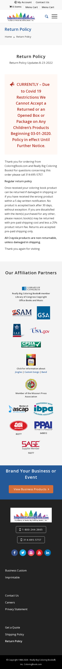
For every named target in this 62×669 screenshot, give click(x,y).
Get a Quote (12, 627)
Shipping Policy (14, 634)
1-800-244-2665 (32, 529)
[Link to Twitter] (23, 552)
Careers (10, 602)
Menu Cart (31, 7)
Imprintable (12, 577)
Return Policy (18, 29)
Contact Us (12, 595)
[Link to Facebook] (14, 552)
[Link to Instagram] (31, 552)
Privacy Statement (16, 609)
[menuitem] (23, 2)
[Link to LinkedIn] (47, 552)
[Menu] (52, 16)
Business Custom (16, 570)
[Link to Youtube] (39, 552)
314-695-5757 (32, 539)
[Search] (45, 16)
